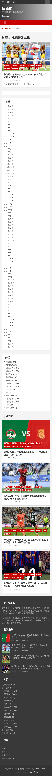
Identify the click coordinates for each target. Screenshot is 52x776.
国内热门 (7, 65)
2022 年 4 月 (9, 265)
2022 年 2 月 (9, 271)
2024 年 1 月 (9, 201)
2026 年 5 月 (9, 115)
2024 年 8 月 (9, 179)
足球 (8, 389)
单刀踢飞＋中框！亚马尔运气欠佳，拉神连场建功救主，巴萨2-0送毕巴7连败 (30, 667)
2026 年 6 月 (9, 112)
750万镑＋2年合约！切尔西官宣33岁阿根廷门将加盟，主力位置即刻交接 (30, 657)
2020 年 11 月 (9, 317)
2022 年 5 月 (9, 262)
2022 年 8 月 (9, 253)
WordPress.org (8, 758)
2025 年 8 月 (9, 143)
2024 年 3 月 (9, 195)
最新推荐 (8, 629)
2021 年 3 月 (9, 304)
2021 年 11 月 (9, 280)
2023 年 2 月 (9, 234)
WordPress (33, 772)
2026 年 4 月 (9, 118)
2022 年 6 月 (9, 259)
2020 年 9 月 (9, 323)
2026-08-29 (8, 458)
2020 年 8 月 (9, 326)
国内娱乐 (9, 399)
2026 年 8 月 (9, 106)
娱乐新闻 (7, 69)
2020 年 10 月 (9, 320)
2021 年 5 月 (9, 298)
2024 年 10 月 (9, 173)
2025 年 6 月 (9, 149)
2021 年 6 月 (9, 295)
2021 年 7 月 (9, 292)
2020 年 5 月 (9, 335)
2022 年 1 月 (9, 274)
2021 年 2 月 (9, 307)
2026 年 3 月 (9, 121)
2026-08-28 (8, 546)
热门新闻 (23, 65)
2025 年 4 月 (9, 155)
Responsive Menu (47, 2)
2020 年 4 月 (9, 338)
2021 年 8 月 (9, 289)
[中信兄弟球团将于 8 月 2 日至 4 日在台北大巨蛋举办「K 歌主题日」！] (26, 56)
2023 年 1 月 (9, 237)
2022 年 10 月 (9, 246)
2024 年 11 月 (9, 170)
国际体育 (9, 386)
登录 (3, 748)
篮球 (8, 392)
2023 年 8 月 (9, 216)
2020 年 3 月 (9, 341)
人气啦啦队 (8, 362)
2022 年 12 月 (9, 240)
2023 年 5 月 (9, 225)
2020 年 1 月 (9, 347)
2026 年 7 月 (9, 109)
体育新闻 (31, 65)
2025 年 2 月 (9, 161)
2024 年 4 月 (9, 192)
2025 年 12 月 (9, 131)
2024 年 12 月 (9, 167)
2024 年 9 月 (9, 176)
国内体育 (39, 65)
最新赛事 (9, 377)
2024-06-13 (8, 80)
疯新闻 (7, 8)
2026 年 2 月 (9, 125)
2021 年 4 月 (9, 301)
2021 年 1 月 (9, 311)
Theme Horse (40, 769)
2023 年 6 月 (9, 222)
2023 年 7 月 (9, 219)
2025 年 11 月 (9, 134)
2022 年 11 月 (9, 243)
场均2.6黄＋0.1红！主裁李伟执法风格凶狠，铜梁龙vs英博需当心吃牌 (30, 646)
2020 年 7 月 (9, 329)
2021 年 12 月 (9, 277)
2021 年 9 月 (9, 286)
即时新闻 (7, 405)
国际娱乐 (9, 402)
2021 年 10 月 (9, 283)
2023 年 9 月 (9, 213)
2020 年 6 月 (9, 332)
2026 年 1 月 (9, 128)
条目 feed (6, 752)
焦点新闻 (15, 69)
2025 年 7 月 (9, 146)
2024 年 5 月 (9, 189)
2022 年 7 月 (9, 256)
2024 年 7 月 (9, 182)
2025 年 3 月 (9, 158)
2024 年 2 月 (9, 198)
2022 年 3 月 (9, 268)
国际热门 (15, 65)
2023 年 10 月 (9, 210)
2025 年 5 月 (9, 152)
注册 (3, 745)
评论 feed (6, 755)
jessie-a (17, 80)
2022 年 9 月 (9, 250)
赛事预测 (9, 380)
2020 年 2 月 (9, 344)
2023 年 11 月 (9, 207)
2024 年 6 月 (9, 186)
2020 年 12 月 (9, 314)
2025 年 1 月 (9, 164)
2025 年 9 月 (9, 140)
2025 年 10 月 (9, 137)
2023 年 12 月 (9, 204)
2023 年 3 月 (9, 231)
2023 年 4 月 (9, 228)
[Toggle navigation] (5, 22)
